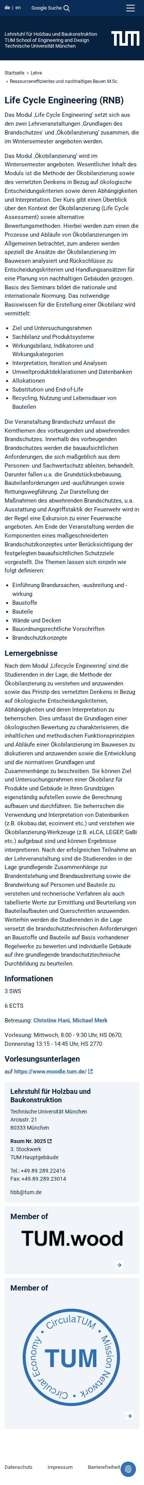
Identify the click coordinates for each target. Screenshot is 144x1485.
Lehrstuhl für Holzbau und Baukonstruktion (51, 34)
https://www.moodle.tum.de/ (50, 1071)
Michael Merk (90, 1020)
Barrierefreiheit (104, 1467)
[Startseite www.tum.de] (125, 38)
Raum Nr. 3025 (28, 1141)
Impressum (60, 1467)
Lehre (36, 73)
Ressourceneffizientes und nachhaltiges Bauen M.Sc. (64, 81)
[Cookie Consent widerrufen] (128, 1469)
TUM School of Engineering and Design (47, 40)
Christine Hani (51, 1020)
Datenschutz (18, 1467)
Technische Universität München (40, 46)
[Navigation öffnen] (130, 8)
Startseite (14, 73)
